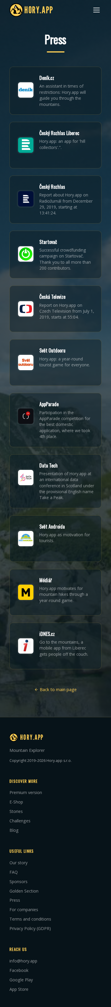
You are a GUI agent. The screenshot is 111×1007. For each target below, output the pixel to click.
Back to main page (57, 689)
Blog (14, 830)
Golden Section (23, 891)
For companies (23, 909)
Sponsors (18, 881)
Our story (18, 862)
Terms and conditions (30, 919)
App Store (18, 989)
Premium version (25, 792)
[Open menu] (96, 10)
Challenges (19, 821)
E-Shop (16, 802)
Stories (16, 811)
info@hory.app (23, 961)
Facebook (18, 970)
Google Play (21, 980)
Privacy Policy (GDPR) (30, 928)
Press (14, 900)
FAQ (13, 872)
